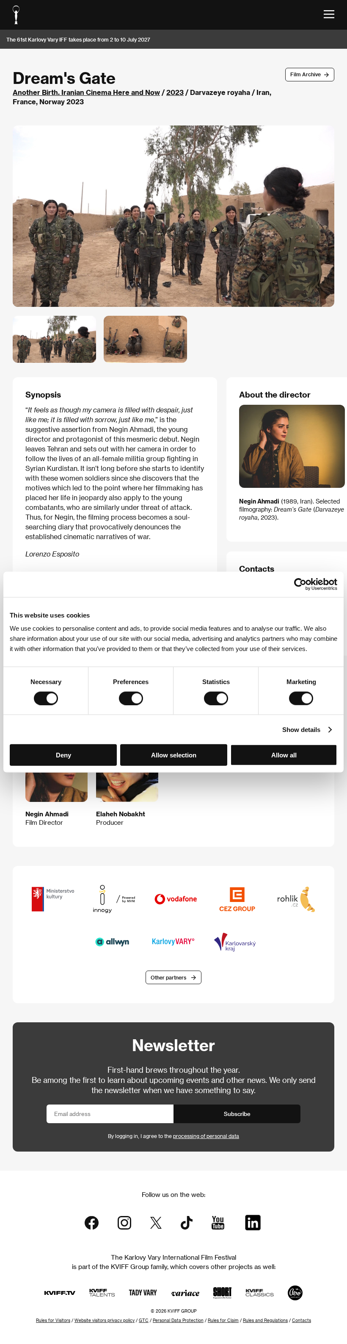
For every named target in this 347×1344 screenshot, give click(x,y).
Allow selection (173, 755)
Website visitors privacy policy (104, 1320)
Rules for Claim (223, 1320)
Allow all (284, 755)
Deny (63, 755)
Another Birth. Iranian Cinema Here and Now (86, 92)
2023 (175, 92)
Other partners (168, 977)
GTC (144, 1320)
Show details (301, 729)
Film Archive (305, 74)
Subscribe (237, 1113)
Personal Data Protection (178, 1320)
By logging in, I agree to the (173, 1136)
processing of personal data (206, 1136)
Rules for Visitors (53, 1320)
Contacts (301, 1320)
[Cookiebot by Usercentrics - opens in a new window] (300, 584)
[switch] (131, 698)
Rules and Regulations (265, 1320)
